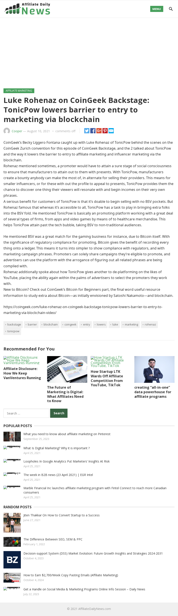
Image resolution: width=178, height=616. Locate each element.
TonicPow (13, 331)
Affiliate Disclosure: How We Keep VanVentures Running (22, 373)
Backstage (14, 324)
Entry (86, 324)
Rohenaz (150, 324)
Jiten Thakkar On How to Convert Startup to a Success (61, 515)
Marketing (131, 324)
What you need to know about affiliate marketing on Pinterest (66, 434)
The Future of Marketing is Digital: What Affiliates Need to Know (65, 394)
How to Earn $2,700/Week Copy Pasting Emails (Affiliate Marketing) (70, 575)
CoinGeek (70, 324)
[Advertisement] (89, 50)
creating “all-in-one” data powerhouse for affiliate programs (152, 392)
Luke (115, 324)
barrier (32, 324)
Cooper (17, 131)
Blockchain (51, 324)
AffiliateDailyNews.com (94, 609)
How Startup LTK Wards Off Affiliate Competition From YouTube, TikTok (107, 378)
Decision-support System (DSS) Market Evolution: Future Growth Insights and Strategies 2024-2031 (93, 553)
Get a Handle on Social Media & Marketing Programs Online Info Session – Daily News (84, 589)
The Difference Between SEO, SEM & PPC (52, 539)
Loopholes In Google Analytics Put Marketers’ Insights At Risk (66, 461)
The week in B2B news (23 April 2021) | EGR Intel (58, 475)
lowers (101, 324)
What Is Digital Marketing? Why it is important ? (56, 448)
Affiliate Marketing (19, 90)
